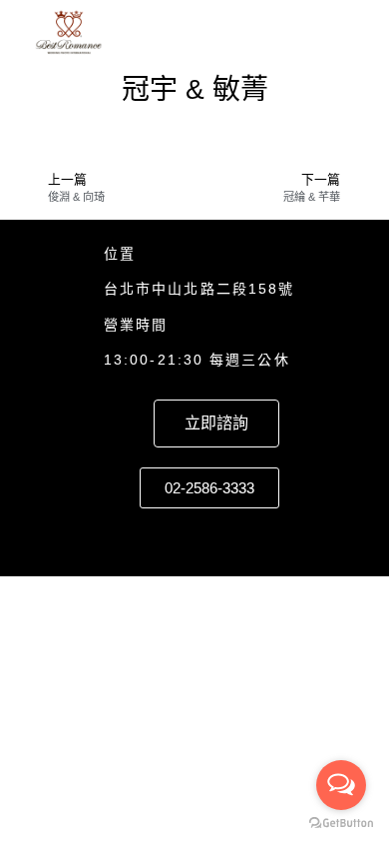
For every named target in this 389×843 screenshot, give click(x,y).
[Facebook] (194, 537)
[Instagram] (232, 537)
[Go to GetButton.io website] (341, 823)
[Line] (157, 537)
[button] (343, 33)
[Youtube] (270, 537)
